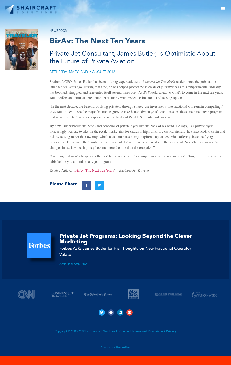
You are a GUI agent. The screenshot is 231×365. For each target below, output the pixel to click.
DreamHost (123, 347)
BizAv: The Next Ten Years (94, 170)
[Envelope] (129, 312)
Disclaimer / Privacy (162, 331)
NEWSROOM (58, 30)
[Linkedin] (120, 312)
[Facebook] (111, 312)
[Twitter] (102, 312)
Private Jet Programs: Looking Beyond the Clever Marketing (125, 238)
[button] (222, 8)
